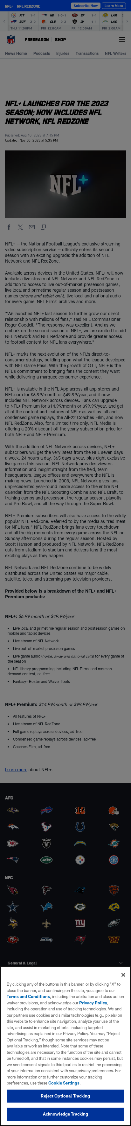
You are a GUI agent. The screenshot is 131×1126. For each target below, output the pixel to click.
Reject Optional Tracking (65, 1095)
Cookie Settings (63, 1082)
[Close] (123, 975)
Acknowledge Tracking (65, 1113)
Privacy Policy (93, 1002)
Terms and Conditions (28, 996)
